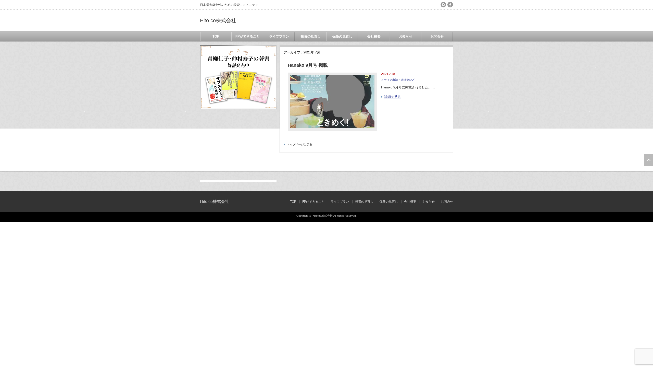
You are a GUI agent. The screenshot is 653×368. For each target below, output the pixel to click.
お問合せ (437, 36)
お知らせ (405, 36)
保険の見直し (342, 36)
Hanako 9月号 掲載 (308, 65)
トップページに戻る (299, 144)
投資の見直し (311, 36)
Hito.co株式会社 (218, 20)
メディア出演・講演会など (398, 79)
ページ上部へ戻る (648, 160)
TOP (215, 36)
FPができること (247, 36)
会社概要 (374, 36)
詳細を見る (392, 97)
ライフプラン (279, 36)
